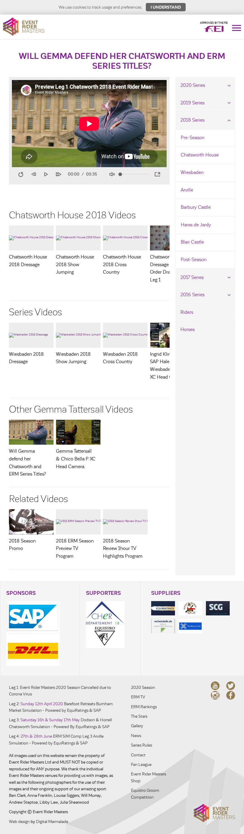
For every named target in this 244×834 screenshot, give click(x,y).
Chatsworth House (200, 155)
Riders (186, 312)
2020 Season (143, 687)
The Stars (139, 716)
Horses (187, 329)
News (136, 735)
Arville (187, 190)
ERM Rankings (144, 707)
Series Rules (141, 745)
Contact (138, 755)
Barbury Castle (196, 207)
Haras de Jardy (196, 225)
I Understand (166, 7)
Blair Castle (192, 242)
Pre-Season (192, 137)
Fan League (141, 764)
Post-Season (194, 259)
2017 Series (192, 277)
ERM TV (138, 697)
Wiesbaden (192, 172)
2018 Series (192, 120)
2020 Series (192, 85)
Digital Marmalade (52, 821)
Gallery (137, 726)
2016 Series (192, 294)
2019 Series (192, 103)
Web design (19, 821)
